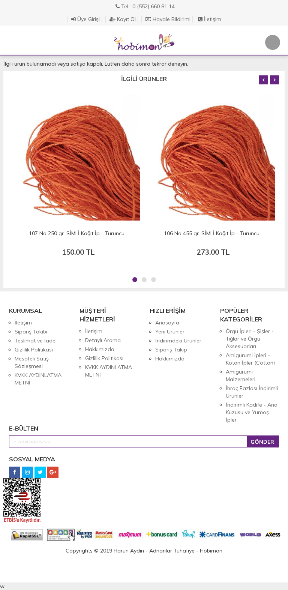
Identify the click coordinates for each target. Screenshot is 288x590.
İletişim (211, 19)
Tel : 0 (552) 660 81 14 (147, 6)
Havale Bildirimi (170, 19)
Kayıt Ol (126, 19)
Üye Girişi (88, 19)
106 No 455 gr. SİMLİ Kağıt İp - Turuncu (212, 233)
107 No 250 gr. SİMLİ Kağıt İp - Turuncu (76, 233)
